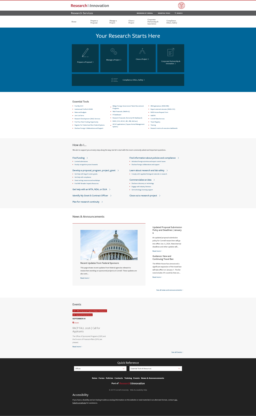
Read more (85, 278)
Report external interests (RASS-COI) (163, 109)
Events (136, 378)
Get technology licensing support (142, 189)
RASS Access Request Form (159, 112)
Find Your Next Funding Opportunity (86, 122)
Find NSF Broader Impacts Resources (86, 183)
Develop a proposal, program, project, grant (93, 170)
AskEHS (153, 115)
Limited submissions (81, 161)
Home (74, 22)
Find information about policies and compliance (153, 157)
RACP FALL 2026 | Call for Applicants (86, 329)
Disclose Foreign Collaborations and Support (89, 128)
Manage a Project (113, 22)
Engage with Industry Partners (141, 186)
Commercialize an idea (140, 179)
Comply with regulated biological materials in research (149, 174)
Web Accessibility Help (138, 390)
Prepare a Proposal (94, 22)
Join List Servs (79, 115)
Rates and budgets (80, 112)
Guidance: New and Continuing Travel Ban (163, 257)
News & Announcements (152, 378)
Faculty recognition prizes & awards (86, 164)
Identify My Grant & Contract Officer (90, 195)
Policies (109, 378)
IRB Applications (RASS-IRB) (160, 106)
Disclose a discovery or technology (143, 183)
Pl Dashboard (117, 115)
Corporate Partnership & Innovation (153, 21)
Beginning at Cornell (145, 13)
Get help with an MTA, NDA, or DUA (89, 189)
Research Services (82, 13)
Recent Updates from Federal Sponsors (99, 263)
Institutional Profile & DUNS (84, 109)
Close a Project (131, 22)
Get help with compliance (83, 177)
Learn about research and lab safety (147, 170)
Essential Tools (164, 13)
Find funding (78, 157)
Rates (94, 378)
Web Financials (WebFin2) (121, 111)
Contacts (118, 378)
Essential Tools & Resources (141, 368)
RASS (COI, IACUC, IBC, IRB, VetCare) (125, 121)
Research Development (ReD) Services (87, 119)
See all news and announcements (169, 290)
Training (153, 125)
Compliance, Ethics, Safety (171, 22)
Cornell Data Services (157, 119)
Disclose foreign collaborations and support (145, 164)
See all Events (177, 352)
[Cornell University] (181, 5)
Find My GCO (79, 106)
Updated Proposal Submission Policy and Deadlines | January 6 (167, 230)
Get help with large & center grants (86, 174)
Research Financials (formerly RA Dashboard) (127, 118)
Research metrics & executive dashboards (164, 128)
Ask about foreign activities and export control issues (149, 161)
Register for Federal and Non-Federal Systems (89, 125)
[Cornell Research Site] (90, 5)
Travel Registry (155, 122)
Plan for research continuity (85, 201)
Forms (101, 378)
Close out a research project (143, 195)
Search (179, 13)
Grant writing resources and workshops (87, 180)
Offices (77, 368)
